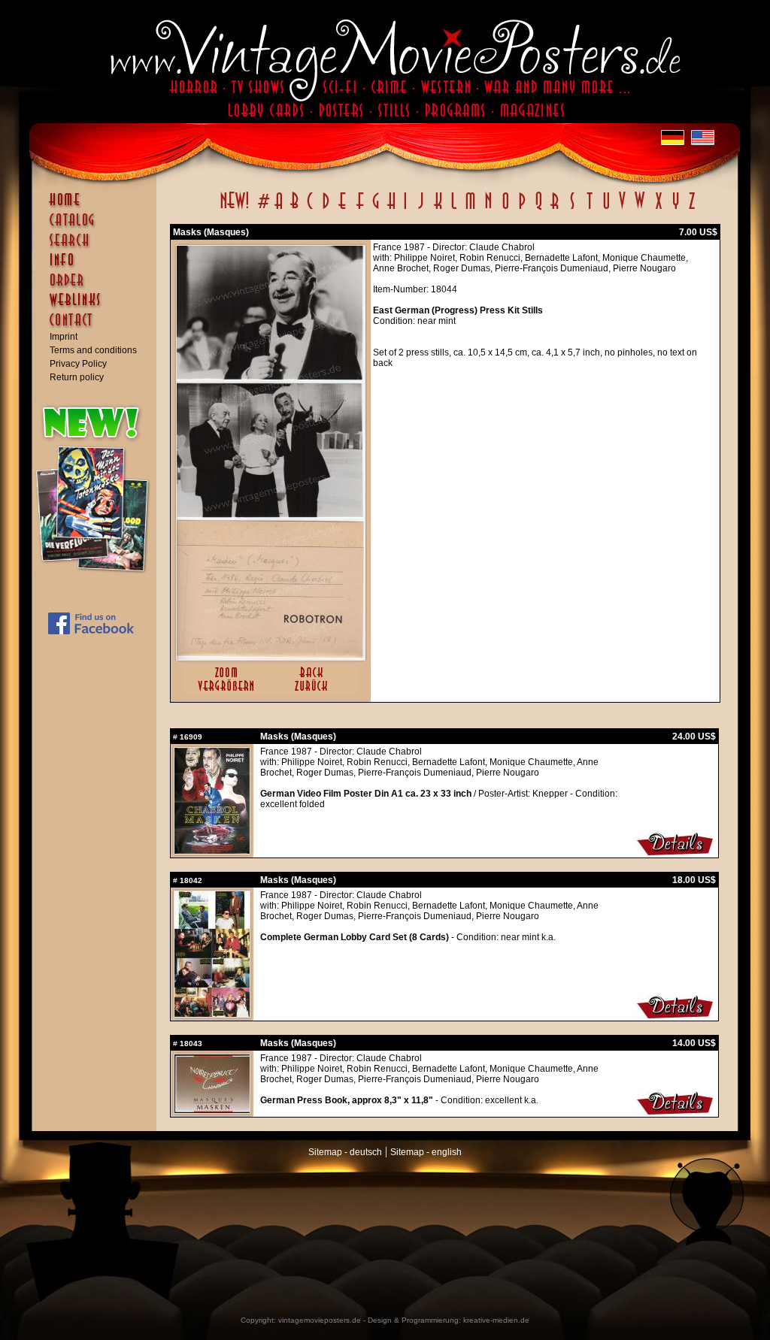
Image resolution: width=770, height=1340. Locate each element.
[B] (294, 209)
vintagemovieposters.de (319, 1320)
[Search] (98, 246)
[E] (343, 209)
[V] (621, 209)
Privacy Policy (78, 363)
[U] (606, 209)
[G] (375, 209)
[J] (420, 209)
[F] (360, 209)
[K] (438, 209)
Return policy (77, 377)
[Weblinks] (98, 307)
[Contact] (98, 327)
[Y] (675, 209)
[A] (278, 209)
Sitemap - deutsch (345, 1152)
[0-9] (262, 209)
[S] (572, 209)
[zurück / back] (314, 692)
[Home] (98, 206)
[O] (505, 209)
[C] (310, 209)
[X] (658, 209)
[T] (589, 209)
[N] (488, 209)
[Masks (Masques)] (271, 657)
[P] (522, 209)
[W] (639, 209)
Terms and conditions (93, 350)
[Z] (691, 209)
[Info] (98, 267)
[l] (454, 209)
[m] (470, 209)
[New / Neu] (234, 209)
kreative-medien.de (496, 1320)
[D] (326, 209)
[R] (555, 209)
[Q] (538, 209)
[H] (391, 209)
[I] (405, 209)
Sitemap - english (426, 1152)
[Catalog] (98, 227)
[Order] (98, 287)
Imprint (63, 336)
